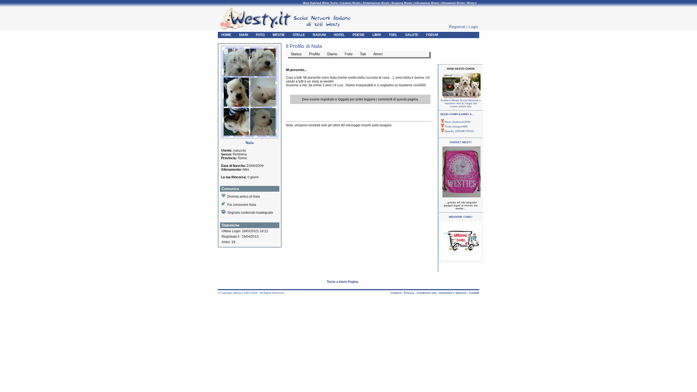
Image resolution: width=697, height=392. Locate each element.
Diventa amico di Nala (243, 196)
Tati (363, 54)
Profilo (314, 54)
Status (296, 54)
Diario (332, 54)
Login (473, 26)
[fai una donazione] (461, 97)
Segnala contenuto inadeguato (250, 213)
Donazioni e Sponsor (453, 292)
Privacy (409, 292)
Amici (378, 54)
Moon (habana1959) (457, 121)
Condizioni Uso (427, 292)
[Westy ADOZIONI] (461, 259)
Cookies (396, 292)
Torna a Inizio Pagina (342, 282)
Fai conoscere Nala (241, 205)
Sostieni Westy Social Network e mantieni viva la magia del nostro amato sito (461, 103)
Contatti (474, 292)
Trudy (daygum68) (456, 126)
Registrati (457, 26)
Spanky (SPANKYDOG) (459, 131)
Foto (349, 54)
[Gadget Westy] (461, 196)
